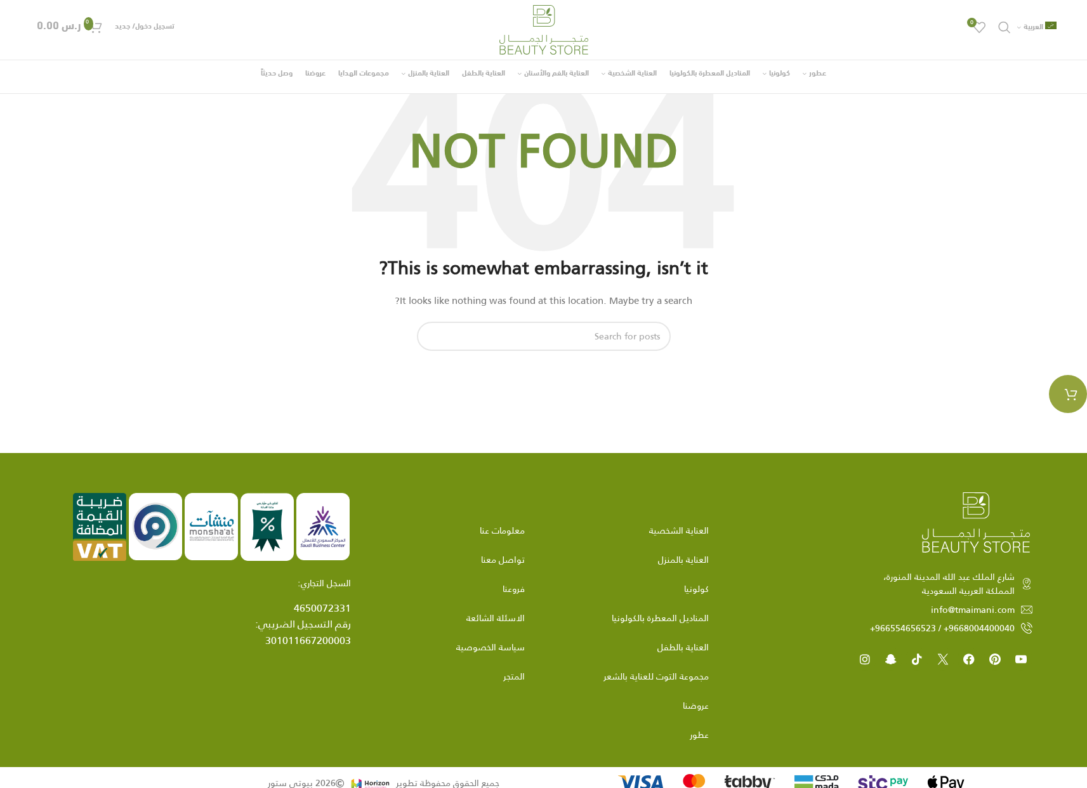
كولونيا (696, 589)
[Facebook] (969, 659)
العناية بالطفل (683, 647)
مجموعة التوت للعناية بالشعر (656, 676)
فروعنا (514, 589)
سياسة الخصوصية (490, 647)
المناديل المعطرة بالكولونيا (660, 618)
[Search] (1004, 27)
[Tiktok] (917, 659)
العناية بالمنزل (683, 560)
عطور (699, 735)
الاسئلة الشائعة (495, 618)
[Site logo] (543, 29)
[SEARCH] (431, 336)
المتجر (514, 676)
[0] (1068, 394)
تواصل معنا (503, 560)
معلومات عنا (502, 530)
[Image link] (976, 522)
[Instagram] (864, 659)
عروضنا (696, 705)
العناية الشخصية (679, 530)
